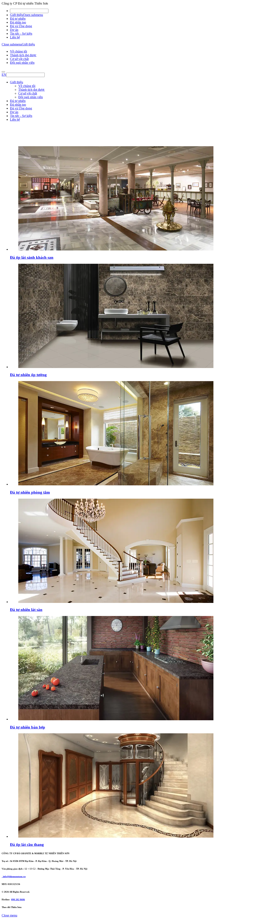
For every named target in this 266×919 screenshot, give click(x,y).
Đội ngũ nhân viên (22, 62)
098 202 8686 (18, 899)
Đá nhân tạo (18, 22)
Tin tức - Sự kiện (21, 33)
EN (4, 74)
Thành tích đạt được (23, 55)
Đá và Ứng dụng (21, 26)
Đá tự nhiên (18, 18)
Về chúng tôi (18, 51)
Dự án (14, 30)
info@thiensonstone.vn (14, 876)
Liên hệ (15, 37)
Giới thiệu (16, 15)
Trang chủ (16, 147)
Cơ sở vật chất (19, 59)
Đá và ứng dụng (20, 151)
